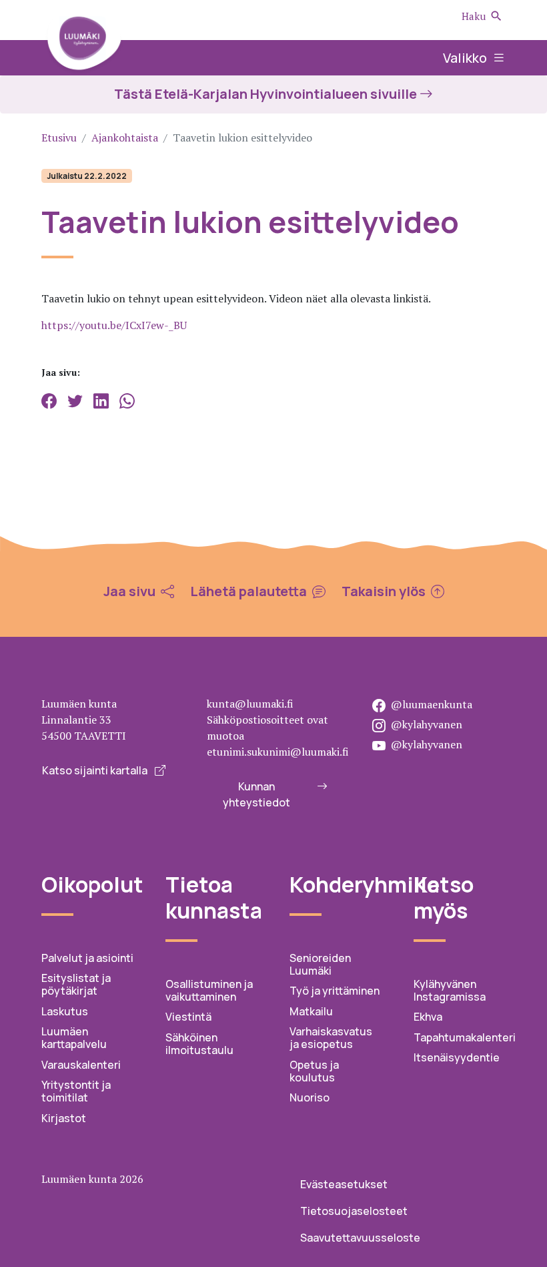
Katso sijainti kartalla (95, 770)
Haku (474, 16)
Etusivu (59, 137)
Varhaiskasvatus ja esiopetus (331, 1037)
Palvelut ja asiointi (87, 958)
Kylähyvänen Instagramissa (450, 990)
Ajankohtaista (124, 137)
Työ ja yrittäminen (335, 990)
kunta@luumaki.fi (250, 703)
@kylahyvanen (426, 724)
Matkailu (311, 1011)
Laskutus (64, 1011)
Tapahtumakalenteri (465, 1037)
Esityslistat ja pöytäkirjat (76, 984)
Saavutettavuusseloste (360, 1237)
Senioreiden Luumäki (320, 964)
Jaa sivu (130, 591)
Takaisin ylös (385, 591)
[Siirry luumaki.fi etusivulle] (84, 41)
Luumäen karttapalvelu (74, 1037)
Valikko (466, 58)
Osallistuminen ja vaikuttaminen (209, 990)
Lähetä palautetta (250, 591)
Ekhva (428, 1016)
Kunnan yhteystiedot (256, 794)
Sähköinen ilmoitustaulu (199, 1043)
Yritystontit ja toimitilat (76, 1091)
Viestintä (188, 1016)
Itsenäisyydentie (457, 1057)
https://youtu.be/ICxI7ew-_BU (114, 325)
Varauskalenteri (81, 1064)
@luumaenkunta (431, 704)
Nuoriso (310, 1097)
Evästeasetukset (344, 1184)
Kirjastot (63, 1118)
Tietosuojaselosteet (354, 1211)
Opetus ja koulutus (314, 1071)
